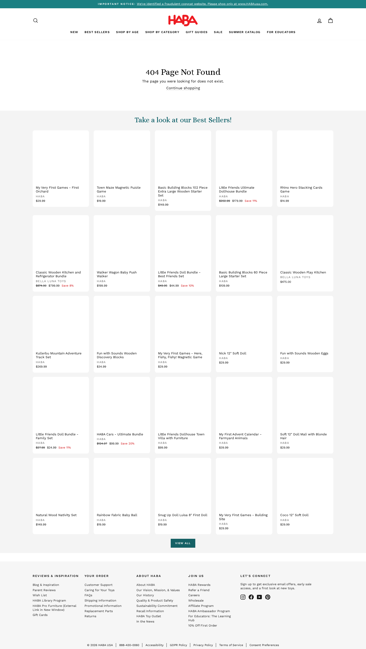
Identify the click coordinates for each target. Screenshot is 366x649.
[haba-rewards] (311, 20)
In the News (145, 621)
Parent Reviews (44, 590)
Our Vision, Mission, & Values (158, 590)
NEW (74, 32)
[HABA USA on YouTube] (259, 597)
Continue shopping (183, 88)
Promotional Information (103, 606)
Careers (194, 595)
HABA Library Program (49, 600)
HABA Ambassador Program (209, 611)
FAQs (88, 595)
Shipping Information (100, 600)
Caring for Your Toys (100, 590)
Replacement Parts (99, 611)
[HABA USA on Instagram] (242, 597)
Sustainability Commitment (156, 606)
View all (183, 543)
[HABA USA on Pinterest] (267, 597)
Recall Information (150, 611)
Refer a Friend (198, 590)
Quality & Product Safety (154, 600)
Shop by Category (162, 32)
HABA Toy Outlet (148, 616)
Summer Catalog (245, 32)
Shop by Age (127, 32)
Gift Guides (197, 32)
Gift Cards (40, 615)
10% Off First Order (202, 625)
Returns (90, 616)
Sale (218, 32)
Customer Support (98, 585)
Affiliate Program (201, 606)
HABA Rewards (199, 585)
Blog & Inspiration (46, 585)
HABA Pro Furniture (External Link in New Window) (54, 608)
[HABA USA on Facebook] (251, 597)
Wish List (40, 595)
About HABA (145, 585)
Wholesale (196, 600)
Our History (145, 595)
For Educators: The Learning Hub (209, 618)
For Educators (281, 32)
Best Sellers (97, 32)
